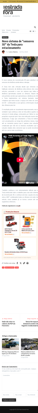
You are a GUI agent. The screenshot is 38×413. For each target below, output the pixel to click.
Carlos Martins (13, 52)
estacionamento (9, 267)
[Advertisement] (19, 21)
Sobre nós (5, 32)
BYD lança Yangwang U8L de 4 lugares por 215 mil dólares (10, 352)
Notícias (5, 37)
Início (3, 30)
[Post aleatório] (30, 31)
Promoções (15, 30)
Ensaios (8, 30)
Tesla (16, 267)
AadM (18, 206)
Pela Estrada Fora (12, 9)
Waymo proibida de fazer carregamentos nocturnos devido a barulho (28, 353)
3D (3, 267)
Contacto (13, 32)
